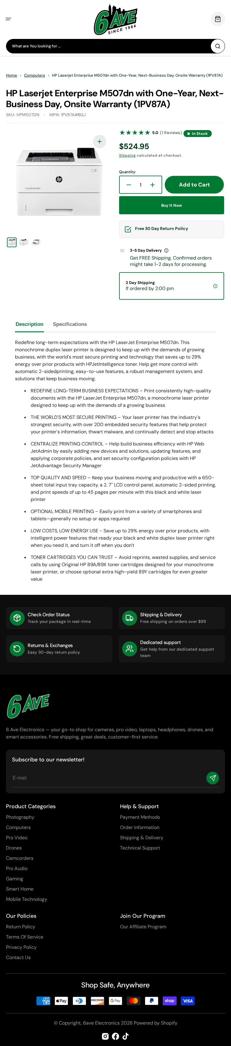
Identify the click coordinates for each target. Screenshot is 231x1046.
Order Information (139, 827)
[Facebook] (115, 1036)
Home (11, 75)
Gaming (14, 878)
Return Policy (20, 926)
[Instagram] (105, 1036)
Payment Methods (140, 817)
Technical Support (140, 848)
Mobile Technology (26, 899)
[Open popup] (166, 250)
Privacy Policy (21, 947)
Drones (14, 848)
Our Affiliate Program (143, 926)
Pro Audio (16, 868)
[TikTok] (125, 1036)
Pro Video (16, 837)
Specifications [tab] (70, 324)
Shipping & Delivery (141, 837)
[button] (8, 19)
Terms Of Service (24, 937)
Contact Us (18, 957)
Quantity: (127, 172)
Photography (20, 817)
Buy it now (171, 205)
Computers (34, 75)
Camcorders (19, 858)
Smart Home (19, 889)
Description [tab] (29, 324)
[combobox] (115, 46)
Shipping (127, 155)
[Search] (218, 46)
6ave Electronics (101, 1023)
